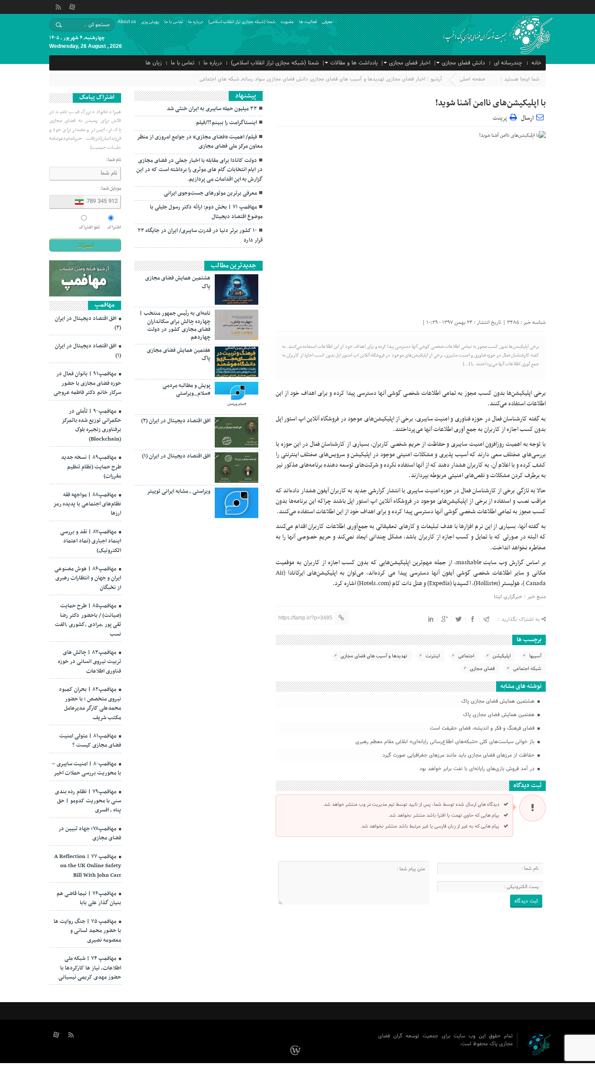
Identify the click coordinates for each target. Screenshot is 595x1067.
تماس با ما (173, 22)
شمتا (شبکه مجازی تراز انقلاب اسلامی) (241, 22)
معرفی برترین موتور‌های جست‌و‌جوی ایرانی (210, 193)
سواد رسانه (253, 79)
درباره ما (195, 22)
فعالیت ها (308, 22)
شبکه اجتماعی (527, 669)
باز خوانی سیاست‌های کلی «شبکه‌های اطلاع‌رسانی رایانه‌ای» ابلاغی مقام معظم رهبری (445, 741)
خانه (536, 63)
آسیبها (535, 656)
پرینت (501, 117)
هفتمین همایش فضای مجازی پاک (499, 714)
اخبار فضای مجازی (409, 63)
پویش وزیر (150, 22)
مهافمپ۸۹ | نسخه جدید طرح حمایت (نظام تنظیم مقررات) (91, 467)
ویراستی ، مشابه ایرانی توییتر (178, 491)
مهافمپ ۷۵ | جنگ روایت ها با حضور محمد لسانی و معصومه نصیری (87, 931)
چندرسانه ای (508, 63)
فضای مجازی (482, 669)
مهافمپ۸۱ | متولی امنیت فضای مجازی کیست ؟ (90, 740)
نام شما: (113, 160)
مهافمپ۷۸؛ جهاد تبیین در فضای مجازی (89, 833)
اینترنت (433, 656)
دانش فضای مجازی (463, 63)
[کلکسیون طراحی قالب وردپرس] (296, 1050)
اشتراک (114, 227)
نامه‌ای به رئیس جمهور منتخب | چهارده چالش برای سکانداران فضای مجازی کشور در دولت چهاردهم (174, 325)
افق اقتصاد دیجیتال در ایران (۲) (175, 421)
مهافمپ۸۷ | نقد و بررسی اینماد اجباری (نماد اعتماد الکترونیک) (90, 541)
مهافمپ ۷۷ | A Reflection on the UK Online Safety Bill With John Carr (87, 866)
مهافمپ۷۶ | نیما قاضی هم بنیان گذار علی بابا (89, 898)
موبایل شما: (110, 189)
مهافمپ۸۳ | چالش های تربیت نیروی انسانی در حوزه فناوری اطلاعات (89, 662)
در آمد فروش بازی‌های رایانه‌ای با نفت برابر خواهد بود (477, 768)
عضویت (287, 22)
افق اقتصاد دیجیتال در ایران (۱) (176, 456)
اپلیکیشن (502, 656)
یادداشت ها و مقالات (354, 63)
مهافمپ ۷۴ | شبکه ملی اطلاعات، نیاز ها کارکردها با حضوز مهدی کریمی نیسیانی (89, 968)
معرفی (327, 22)
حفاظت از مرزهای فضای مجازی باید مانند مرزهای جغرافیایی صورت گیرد (459, 755)
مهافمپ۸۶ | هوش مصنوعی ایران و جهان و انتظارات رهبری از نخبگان (87, 578)
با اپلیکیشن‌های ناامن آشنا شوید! (490, 103)
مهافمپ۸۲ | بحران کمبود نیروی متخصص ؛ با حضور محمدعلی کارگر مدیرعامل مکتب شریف (90, 703)
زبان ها (153, 63)
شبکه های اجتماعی (219, 79)
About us (127, 22)
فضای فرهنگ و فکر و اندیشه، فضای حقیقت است (483, 728)
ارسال (527, 118)
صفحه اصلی (472, 79)
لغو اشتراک (89, 227)
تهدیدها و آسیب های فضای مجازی (347, 79)
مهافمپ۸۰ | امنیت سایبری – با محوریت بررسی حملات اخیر (86, 768)
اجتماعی (466, 656)
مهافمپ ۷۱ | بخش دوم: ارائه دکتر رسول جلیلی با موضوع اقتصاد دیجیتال (206, 211)
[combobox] (67, 202)
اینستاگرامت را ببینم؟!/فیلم (226, 123)
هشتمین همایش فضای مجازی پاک (498, 701)
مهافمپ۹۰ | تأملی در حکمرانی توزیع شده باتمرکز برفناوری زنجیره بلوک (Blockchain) (91, 425)
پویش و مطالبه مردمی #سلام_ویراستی (186, 389)
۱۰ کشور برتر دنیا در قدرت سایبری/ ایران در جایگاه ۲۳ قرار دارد (200, 235)
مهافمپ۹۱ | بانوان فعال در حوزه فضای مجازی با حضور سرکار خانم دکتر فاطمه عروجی (87, 383)
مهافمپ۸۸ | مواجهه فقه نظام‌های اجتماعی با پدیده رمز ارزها (87, 504)
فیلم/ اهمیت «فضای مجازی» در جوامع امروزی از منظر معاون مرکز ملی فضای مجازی (200, 141)
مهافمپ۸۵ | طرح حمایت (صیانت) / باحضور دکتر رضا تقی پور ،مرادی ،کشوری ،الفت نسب (88, 620)
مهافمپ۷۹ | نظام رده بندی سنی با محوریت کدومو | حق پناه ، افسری (88, 801)
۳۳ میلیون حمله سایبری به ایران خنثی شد (212, 109)
